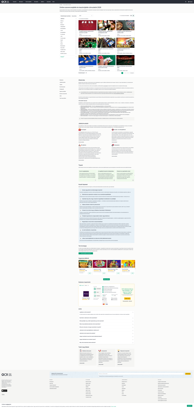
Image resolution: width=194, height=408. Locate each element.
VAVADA (87, 386)
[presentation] (134, 175)
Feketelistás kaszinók (53, 388)
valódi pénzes (98, 106)
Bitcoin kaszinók (160, 388)
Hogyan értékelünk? (53, 385)
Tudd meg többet (63, 98)
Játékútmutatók (62, 82)
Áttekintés (61, 80)
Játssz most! (127, 298)
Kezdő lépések (62, 86)
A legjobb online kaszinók (162, 381)
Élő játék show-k (124, 381)
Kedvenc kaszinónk (63, 93)
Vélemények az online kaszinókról (163, 386)
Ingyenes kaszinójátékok (162, 393)
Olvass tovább (113, 406)
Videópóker (124, 388)
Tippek (61, 84)
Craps (123, 386)
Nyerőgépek (124, 385)
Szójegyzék (62, 89)
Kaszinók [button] (15, 1)
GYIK (60, 96)
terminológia (105, 85)
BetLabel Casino (88, 381)
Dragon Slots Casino (89, 395)
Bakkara (123, 390)
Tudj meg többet (81, 160)
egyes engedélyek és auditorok (119, 93)
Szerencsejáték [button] (29, 1)
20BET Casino (88, 390)
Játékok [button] (42, 1)
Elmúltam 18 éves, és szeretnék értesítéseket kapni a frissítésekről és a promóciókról (111, 376)
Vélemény (130, 301)
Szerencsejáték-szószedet (86, 253)
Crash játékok (124, 395)
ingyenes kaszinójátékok (122, 107)
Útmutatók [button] (36, 1)
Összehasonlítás (125, 301)
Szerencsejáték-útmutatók (162, 398)
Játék (90, 273)
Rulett (123, 393)
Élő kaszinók (160, 390)
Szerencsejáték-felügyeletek (54, 386)
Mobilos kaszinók (160, 395)
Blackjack (123, 383)
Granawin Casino (88, 397)
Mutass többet (106, 279)
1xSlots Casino (88, 388)
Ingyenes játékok (63, 91)
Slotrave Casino (88, 393)
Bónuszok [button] (21, 1)
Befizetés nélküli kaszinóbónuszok (163, 383)
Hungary (190, 1)
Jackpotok (49, 1)
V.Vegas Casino (88, 383)
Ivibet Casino (88, 385)
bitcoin (97, 115)
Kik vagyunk (51, 381)
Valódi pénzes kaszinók (161, 385)
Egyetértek (190, 405)
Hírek (53, 1)
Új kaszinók (160, 397)
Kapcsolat (51, 383)
